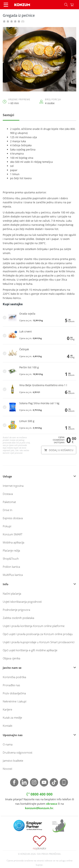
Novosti (7, 768)
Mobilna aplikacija (13, 542)
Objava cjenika (11, 658)
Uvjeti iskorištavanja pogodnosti (22, 601)
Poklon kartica (11, 566)
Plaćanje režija (11, 550)
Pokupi (7, 526)
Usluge (7, 476)
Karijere (7, 709)
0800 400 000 (41, 794)
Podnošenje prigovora (16, 610)
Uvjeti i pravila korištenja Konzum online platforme (33, 626)
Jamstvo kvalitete (13, 760)
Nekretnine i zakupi (14, 701)
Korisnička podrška (14, 677)
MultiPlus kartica (13, 575)
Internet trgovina (13, 486)
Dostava (8, 494)
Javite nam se (12, 667)
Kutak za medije (12, 717)
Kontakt (7, 725)
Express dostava (13, 518)
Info (5, 584)
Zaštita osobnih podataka (18, 618)
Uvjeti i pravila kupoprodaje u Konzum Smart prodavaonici (38, 642)
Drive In (7, 510)
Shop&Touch (11, 558)
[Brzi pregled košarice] (74, 4)
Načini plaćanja (12, 593)
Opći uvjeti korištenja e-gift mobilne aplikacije (30, 650)
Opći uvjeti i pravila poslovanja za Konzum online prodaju (38, 634)
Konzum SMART (12, 534)
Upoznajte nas (12, 735)
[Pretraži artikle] (66, 4)
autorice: (41, 192)
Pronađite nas (11, 685)
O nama (7, 744)
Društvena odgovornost (17, 752)
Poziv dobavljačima (14, 693)
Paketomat (9, 502)
